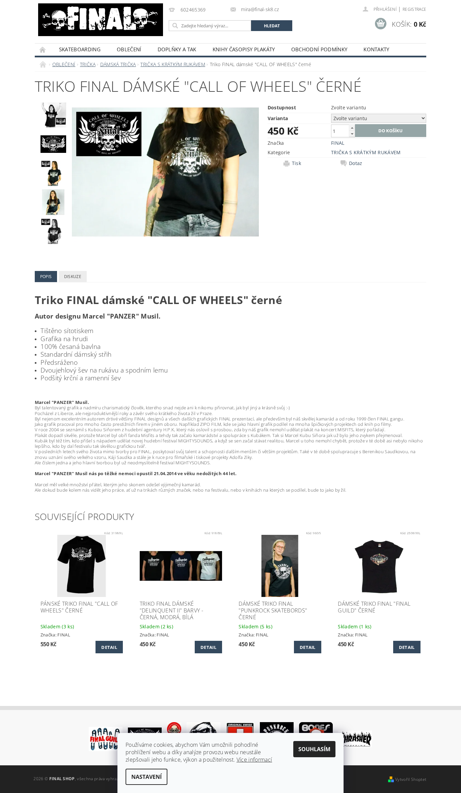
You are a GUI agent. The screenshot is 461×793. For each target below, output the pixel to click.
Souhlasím (314, 749)
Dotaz (355, 163)
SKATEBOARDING (80, 49)
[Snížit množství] (352, 134)
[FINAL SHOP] (100, 19)
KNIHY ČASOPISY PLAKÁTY (244, 49)
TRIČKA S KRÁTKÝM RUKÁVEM (366, 152)
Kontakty (376, 49)
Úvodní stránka (43, 49)
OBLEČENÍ (129, 49)
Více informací (254, 759)
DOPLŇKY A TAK (177, 49)
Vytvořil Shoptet (410, 779)
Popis (46, 276)
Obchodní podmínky (319, 49)
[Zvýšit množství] (352, 128)
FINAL (338, 143)
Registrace (414, 9)
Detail (109, 647)
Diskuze (72, 276)
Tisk (296, 163)
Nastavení (146, 777)
